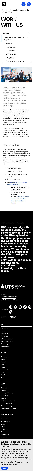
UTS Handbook (5, 434)
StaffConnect (4, 429)
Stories (3, 372)
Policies (3, 426)
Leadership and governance (8, 408)
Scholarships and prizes (7, 338)
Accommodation (5, 346)
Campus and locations (7, 403)
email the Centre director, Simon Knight (18, 201)
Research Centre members (15, 61)
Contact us (4, 437)
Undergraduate (5, 331)
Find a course (4, 328)
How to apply (4, 336)
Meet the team (11, 47)
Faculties (3, 390)
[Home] (2, 10)
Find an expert (5, 357)
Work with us (11, 54)
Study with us (10, 58)
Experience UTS (5, 369)
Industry (3, 359)
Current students (5, 419)
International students (7, 341)
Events (3, 367)
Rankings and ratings (6, 405)
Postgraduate (4, 333)
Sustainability (4, 395)
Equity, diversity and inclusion (9, 400)
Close (4, 468)
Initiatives (3, 398)
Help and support (5, 421)
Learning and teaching (7, 393)
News (2, 364)
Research (3, 362)
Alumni (3, 374)
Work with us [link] (8, 12)
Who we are (4, 388)
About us (9, 43)
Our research (10, 50)
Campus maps (5, 343)
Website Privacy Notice (11, 464)
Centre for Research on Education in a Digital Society (15, 39)
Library (3, 424)
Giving (2, 377)
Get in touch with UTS (9, 299)
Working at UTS (5, 431)
